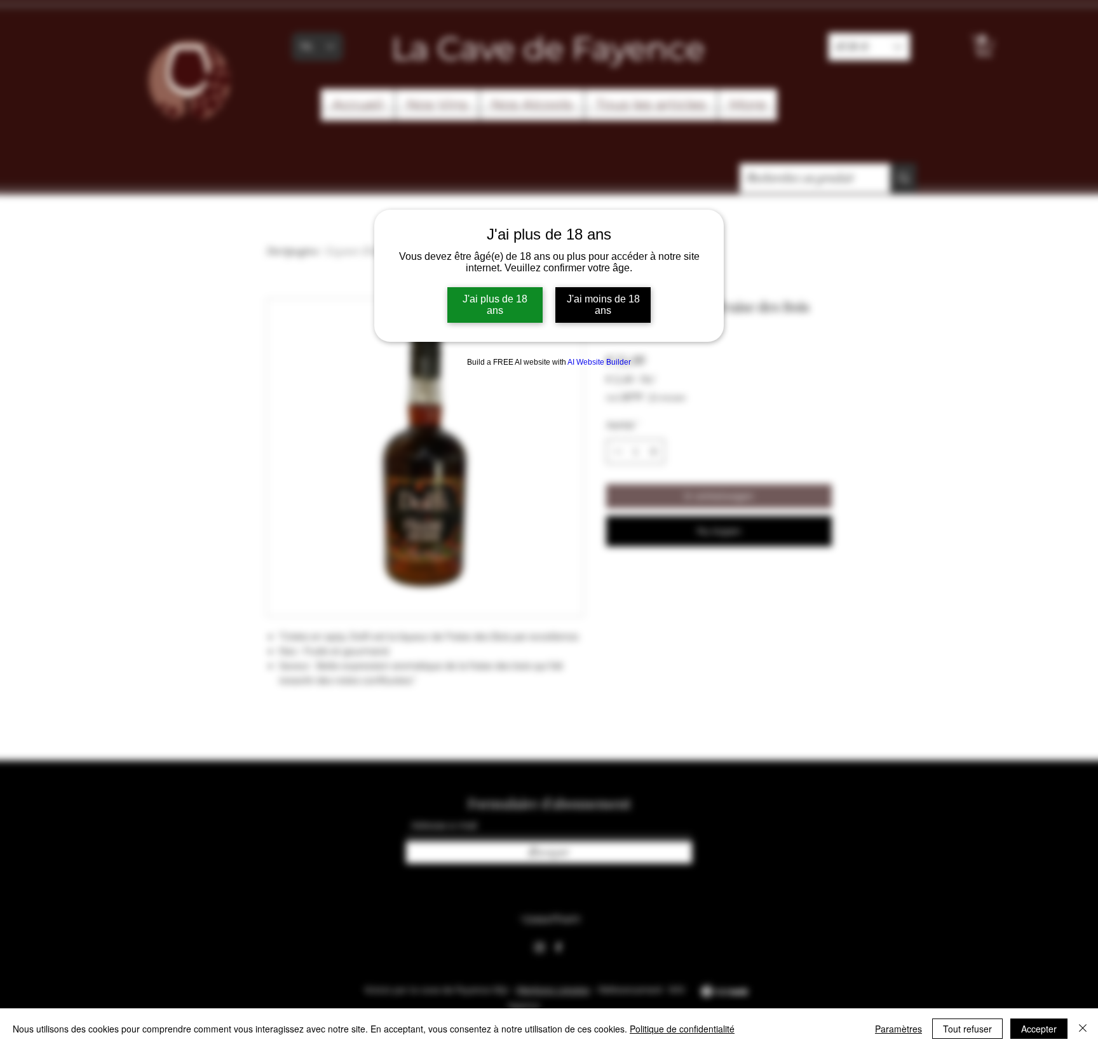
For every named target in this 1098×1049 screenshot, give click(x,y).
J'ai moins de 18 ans (603, 305)
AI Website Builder (599, 362)
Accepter (1039, 1028)
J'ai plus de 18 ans (495, 305)
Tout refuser (967, 1028)
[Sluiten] (1082, 1029)
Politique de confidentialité (682, 1028)
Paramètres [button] (898, 1028)
